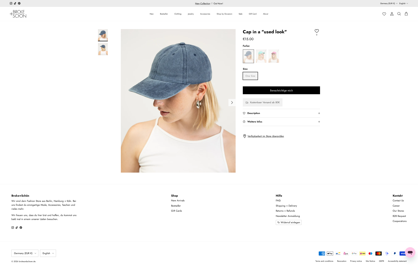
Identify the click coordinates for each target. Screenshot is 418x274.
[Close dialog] (266, 106)
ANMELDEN (241, 162)
